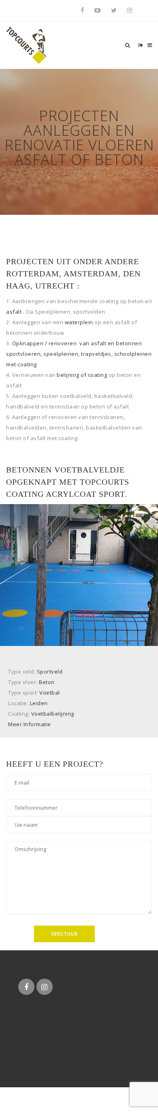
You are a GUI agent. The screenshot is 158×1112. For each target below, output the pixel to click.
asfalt (13, 311)
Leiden (39, 703)
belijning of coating (82, 375)
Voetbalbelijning (52, 713)
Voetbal (49, 692)
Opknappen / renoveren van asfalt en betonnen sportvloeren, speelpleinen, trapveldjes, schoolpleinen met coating (79, 354)
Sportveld (50, 671)
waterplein (79, 322)
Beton (47, 682)
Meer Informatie (29, 724)
